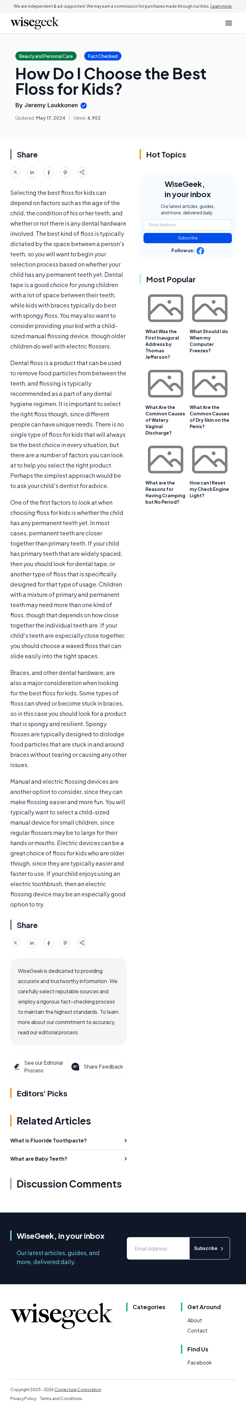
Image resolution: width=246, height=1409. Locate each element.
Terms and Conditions (61, 1398)
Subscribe (188, 238)
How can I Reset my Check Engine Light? (209, 489)
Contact (197, 1330)
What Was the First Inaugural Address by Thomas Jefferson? (162, 344)
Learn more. (221, 6)
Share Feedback (103, 1066)
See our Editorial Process (43, 1066)
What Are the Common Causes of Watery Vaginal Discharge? (165, 420)
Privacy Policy (23, 1398)
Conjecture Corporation (77, 1389)
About (194, 1320)
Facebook (199, 1362)
